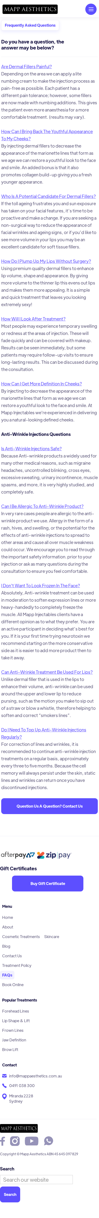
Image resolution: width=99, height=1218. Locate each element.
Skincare (51, 936)
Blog (6, 946)
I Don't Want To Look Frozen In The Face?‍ (40, 585)
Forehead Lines (15, 1011)
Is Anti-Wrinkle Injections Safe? (31, 448)
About (7, 926)
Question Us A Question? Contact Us (50, 806)
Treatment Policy (16, 965)
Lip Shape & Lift (16, 1020)
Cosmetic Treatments (21, 936)
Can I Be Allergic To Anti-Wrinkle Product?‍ (42, 506)
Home (7, 917)
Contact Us (12, 955)
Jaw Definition (14, 1039)
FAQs (7, 974)
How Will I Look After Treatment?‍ (33, 319)
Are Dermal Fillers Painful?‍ (26, 66)
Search (7, 1168)
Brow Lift (10, 1049)
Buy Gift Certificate (48, 883)
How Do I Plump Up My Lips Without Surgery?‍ (46, 261)
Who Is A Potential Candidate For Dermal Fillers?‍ (48, 196)
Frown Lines (13, 1030)
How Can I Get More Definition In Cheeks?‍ (41, 383)
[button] (91, 9)
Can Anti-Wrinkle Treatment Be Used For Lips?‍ (47, 672)
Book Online (13, 984)
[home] (30, 9)
